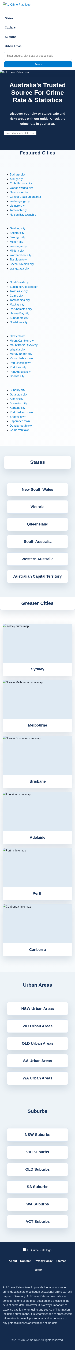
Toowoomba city (20, 300)
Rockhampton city (21, 309)
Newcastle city (19, 192)
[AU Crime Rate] (37, 6)
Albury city (16, 179)
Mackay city (17, 304)
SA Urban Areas (37, 1061)
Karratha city (17, 407)
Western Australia (37, 559)
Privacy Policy (43, 1260)
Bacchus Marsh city (22, 264)
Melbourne (37, 725)
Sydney (37, 669)
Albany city (16, 398)
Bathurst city (17, 174)
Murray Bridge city (21, 353)
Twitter (37, 1269)
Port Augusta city (20, 371)
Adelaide (37, 837)
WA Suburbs (37, 1204)
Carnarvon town (19, 430)
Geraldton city (18, 394)
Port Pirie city (18, 367)
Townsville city (19, 291)
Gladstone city (18, 322)
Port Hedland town (21, 412)
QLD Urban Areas (37, 1043)
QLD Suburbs (37, 1169)
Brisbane (37, 781)
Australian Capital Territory (37, 576)
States (9, 18)
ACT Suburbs (37, 1221)
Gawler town (17, 336)
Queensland (37, 524)
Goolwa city (17, 376)
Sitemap (61, 1260)
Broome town (18, 416)
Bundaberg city (19, 317)
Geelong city (17, 228)
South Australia (37, 541)
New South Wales (37, 489)
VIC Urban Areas (37, 1026)
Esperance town (20, 421)
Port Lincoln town (20, 362)
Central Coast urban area (25, 196)
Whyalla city (17, 349)
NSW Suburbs (37, 1134)
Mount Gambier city (22, 340)
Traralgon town (19, 259)
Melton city (16, 241)
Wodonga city (18, 246)
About (13, 1260)
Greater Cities (37, 603)
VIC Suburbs (37, 1152)
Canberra (37, 949)
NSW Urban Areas (37, 1008)
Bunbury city (17, 390)
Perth (37, 893)
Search (38, 64)
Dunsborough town (21, 425)
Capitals (10, 27)
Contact (25, 1260)
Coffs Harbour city (21, 183)
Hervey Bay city (19, 313)
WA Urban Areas (37, 1078)
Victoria (37, 507)
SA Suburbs (37, 1187)
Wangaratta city (19, 268)
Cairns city (16, 295)
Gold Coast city (19, 282)
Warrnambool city (20, 255)
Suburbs (10, 36)
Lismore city (17, 205)
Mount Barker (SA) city (24, 345)
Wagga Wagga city (21, 187)
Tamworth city (18, 210)
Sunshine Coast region (24, 286)
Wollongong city (20, 201)
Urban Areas (13, 46)
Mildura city (17, 250)
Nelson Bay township (23, 214)
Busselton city (18, 403)
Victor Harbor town (21, 358)
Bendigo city (17, 237)
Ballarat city (17, 232)
